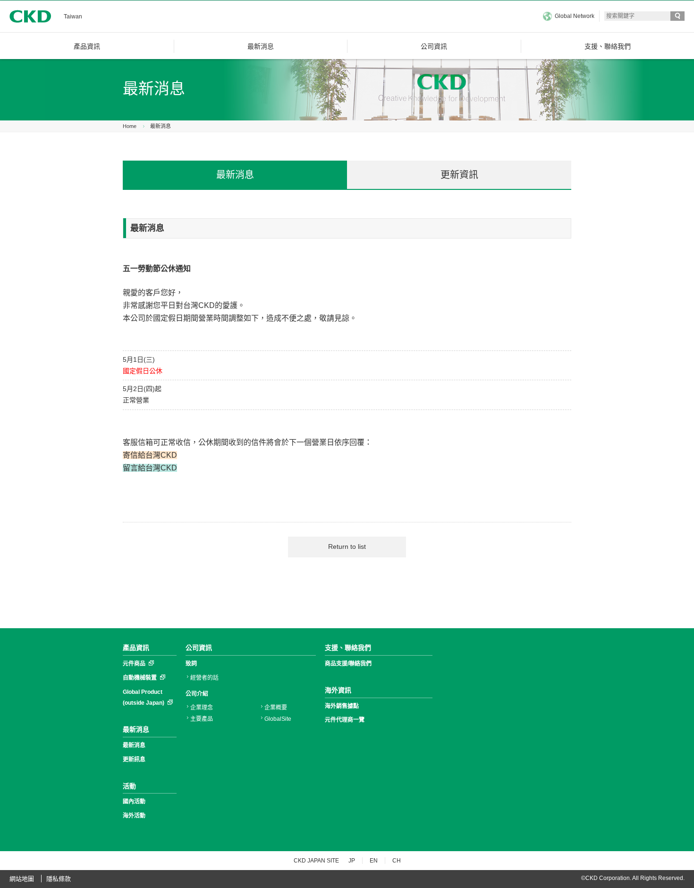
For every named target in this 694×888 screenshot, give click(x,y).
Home (129, 126)
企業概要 (275, 707)
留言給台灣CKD (150, 468)
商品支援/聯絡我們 (348, 663)
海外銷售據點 (342, 706)
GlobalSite (277, 719)
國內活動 (134, 801)
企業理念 (201, 707)
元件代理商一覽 (344, 720)
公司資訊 (199, 647)
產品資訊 (136, 647)
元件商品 (134, 663)
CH (396, 860)
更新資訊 (459, 175)
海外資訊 (338, 690)
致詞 (191, 663)
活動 (129, 786)
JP (351, 860)
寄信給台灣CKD (150, 455)
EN (374, 860)
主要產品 (201, 719)
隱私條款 (58, 878)
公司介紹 (197, 694)
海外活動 (134, 815)
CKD (30, 16)
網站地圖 (21, 878)
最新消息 (160, 126)
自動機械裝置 (140, 678)
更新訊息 (134, 759)
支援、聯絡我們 (348, 647)
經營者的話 (204, 678)
